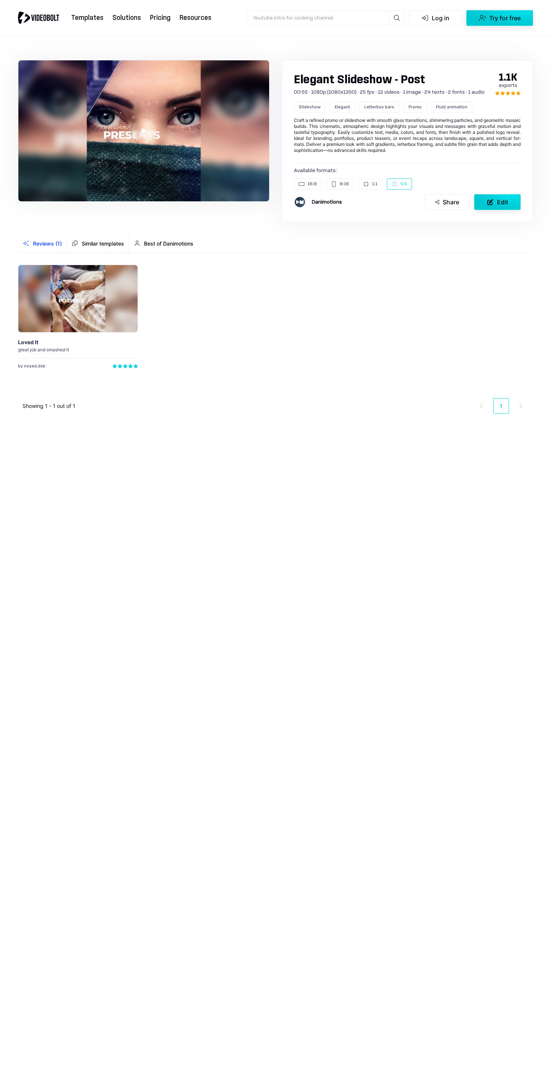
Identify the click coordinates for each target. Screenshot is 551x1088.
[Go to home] (38, 18)
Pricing (160, 18)
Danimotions (327, 202)
